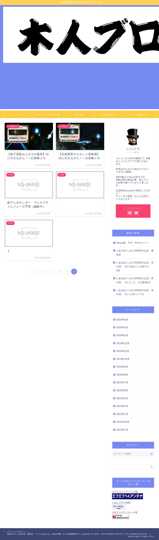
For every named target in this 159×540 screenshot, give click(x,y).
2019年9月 (122, 366)
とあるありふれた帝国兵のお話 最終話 (135, 252)
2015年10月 (123, 421)
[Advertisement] (79, 87)
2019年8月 (122, 374)
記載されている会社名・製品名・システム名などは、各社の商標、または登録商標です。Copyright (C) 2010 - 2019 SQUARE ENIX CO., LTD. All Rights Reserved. (77, 534)
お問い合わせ (110, 114)
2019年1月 (122, 414)
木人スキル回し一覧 (49, 114)
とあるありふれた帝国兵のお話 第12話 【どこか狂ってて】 (135, 292)
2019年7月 (122, 382)
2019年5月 (122, 398)
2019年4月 (122, 406)
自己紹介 (79, 114)
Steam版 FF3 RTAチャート (132, 243)
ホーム (18, 114)
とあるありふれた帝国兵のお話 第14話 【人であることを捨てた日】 (135, 266)
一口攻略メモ (140, 114)
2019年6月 (122, 390)
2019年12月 (123, 343)
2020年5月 (122, 319)
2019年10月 (123, 359)
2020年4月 (122, 327)
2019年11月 (122, 351)
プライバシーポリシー (16, 532)
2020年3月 (122, 335)
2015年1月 (122, 429)
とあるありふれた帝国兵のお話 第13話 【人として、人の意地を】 (135, 280)
